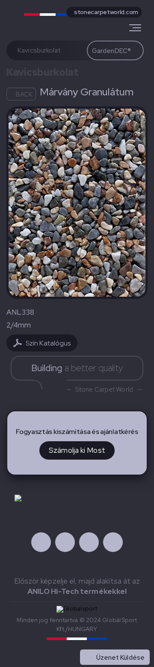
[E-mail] (113, 542)
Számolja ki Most (77, 450)
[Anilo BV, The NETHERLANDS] (57, 18)
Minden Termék (121, 639)
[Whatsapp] (89, 542)
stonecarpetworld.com (106, 12)
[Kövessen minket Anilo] (41, 542)
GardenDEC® (111, 51)
